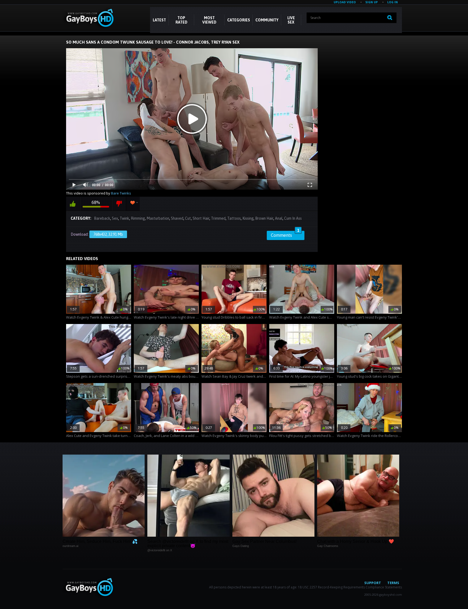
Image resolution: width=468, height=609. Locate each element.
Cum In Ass (293, 218)
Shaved (177, 218)
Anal (278, 218)
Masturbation (158, 218)
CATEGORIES (238, 20)
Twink (124, 218)
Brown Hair (264, 218)
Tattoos (234, 218)
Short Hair (201, 218)
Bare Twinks (121, 193)
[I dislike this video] (119, 204)
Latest (159, 20)
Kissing (247, 218)
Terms (393, 582)
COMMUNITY (266, 20)
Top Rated (181, 20)
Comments (285, 234)
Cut (188, 218)
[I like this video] (73, 204)
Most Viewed (209, 20)
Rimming (138, 218)
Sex (115, 218)
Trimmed (218, 218)
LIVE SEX (291, 20)
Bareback (102, 218)
